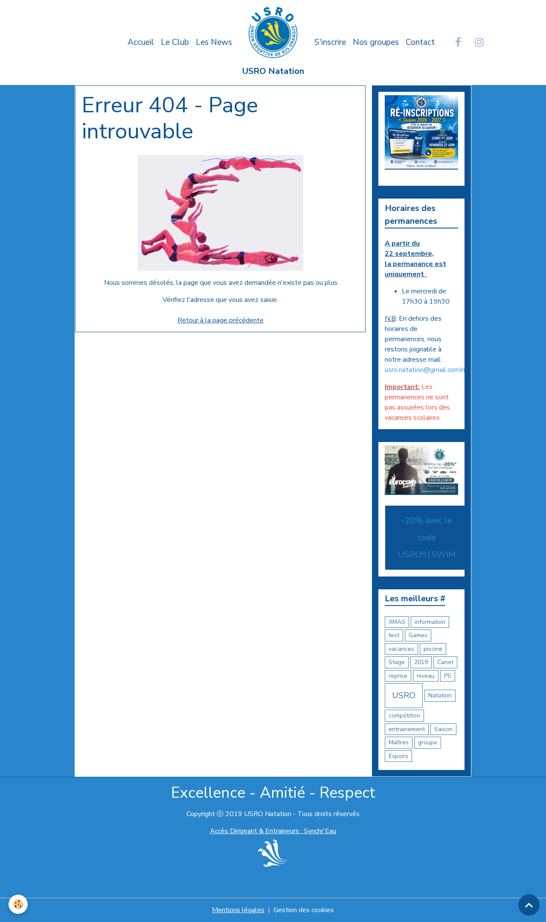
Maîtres (399, 742)
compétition (404, 715)
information (430, 622)
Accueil (141, 42)
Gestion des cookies (303, 910)
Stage (397, 662)
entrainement (407, 729)
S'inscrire (330, 42)
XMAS (397, 622)
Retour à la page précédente (220, 320)
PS (447, 676)
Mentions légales (238, 910)
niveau (426, 676)
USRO (403, 695)
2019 (421, 662)
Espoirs (398, 756)
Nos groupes (376, 42)
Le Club (175, 42)
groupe (427, 742)
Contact (420, 42)
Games (418, 635)
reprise (398, 676)
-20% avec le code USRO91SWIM (427, 537)
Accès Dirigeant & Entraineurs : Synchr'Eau (273, 831)
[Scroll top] (529, 905)
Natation (440, 695)
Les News (214, 42)
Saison (443, 729)
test (394, 635)
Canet (445, 662)
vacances (401, 649)
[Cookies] (18, 904)
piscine (433, 649)
